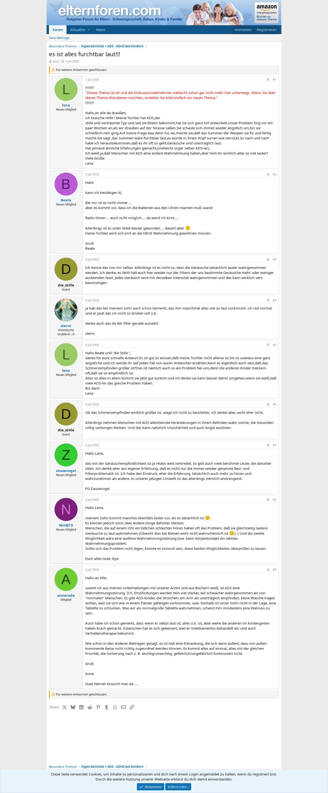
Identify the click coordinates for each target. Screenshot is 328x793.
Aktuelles (77, 29)
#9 (274, 570)
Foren (58, 29)
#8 (274, 500)
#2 (274, 174)
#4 (274, 300)
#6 (274, 404)
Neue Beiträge (59, 38)
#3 (274, 259)
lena (56, 61)
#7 (274, 445)
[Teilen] (268, 80)
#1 (274, 80)
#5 (274, 345)
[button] (89, 29)
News (100, 29)
